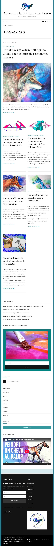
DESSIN (11, 136)
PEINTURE (11, 46)
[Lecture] (4, 464)
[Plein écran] (49, 464)
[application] (27, 451)
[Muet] (47, 464)
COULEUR (37, 191)
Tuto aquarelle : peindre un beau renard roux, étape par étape (14, 201)
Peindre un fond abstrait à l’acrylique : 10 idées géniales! (17, 316)
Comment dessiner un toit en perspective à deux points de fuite (13, 142)
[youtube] (7, 512)
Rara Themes (13, 541)
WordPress (5, 543)
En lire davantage (7, 112)
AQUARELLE (5, 195)
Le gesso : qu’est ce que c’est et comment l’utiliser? (16, 309)
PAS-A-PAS (5, 46)
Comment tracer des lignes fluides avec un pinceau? (16, 313)
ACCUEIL (29, 539)
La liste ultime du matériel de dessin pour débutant (16, 319)
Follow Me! (27, 427)
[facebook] (9, 512)
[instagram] (4, 512)
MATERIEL (5, 407)
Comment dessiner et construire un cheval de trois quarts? (14, 261)
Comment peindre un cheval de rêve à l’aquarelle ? (38, 198)
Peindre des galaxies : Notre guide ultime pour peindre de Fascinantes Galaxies (25, 54)
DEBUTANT (5, 136)
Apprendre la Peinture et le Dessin (27, 13)
